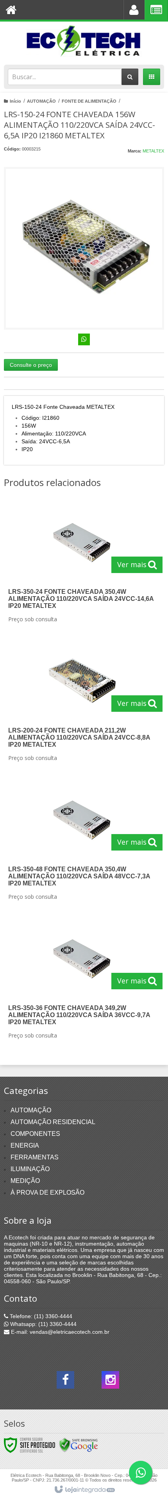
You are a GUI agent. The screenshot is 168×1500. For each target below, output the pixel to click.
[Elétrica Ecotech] (84, 41)
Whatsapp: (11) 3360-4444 (43, 1324)
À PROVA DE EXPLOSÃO (47, 1192)
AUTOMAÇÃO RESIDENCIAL (53, 1122)
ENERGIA (25, 1145)
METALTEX (153, 151)
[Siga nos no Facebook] (65, 1382)
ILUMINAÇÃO (30, 1169)
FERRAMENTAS (35, 1157)
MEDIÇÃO (25, 1180)
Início (15, 101)
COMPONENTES (35, 1133)
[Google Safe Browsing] (78, 1445)
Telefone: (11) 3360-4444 (40, 1316)
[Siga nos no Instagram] (110, 1382)
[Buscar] (130, 77)
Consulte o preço (31, 365)
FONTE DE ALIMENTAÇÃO (89, 101)
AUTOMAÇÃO (41, 101)
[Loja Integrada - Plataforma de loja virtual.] (84, 1489)
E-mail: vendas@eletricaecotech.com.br (59, 1332)
